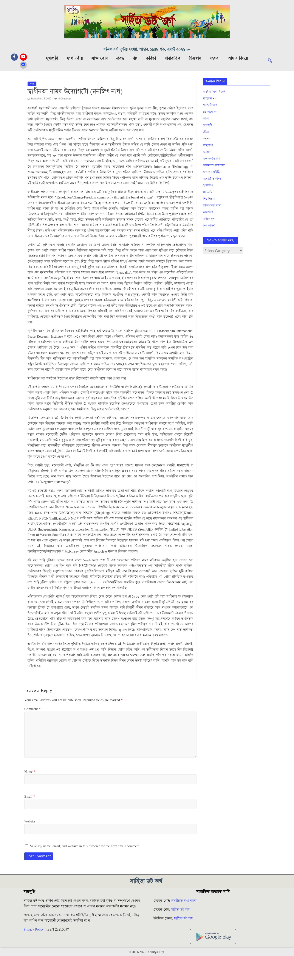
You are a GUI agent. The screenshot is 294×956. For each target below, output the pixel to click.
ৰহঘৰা (215, 58)
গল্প (135, 58)
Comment (32, 709)
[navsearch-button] (272, 61)
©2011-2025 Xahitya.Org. (147, 952)
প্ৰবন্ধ (120, 58)
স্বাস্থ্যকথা (208, 145)
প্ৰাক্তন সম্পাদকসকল (214, 165)
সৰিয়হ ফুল (208, 219)
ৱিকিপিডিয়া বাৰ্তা (212, 205)
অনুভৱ (206, 139)
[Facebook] (14, 57)
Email (29, 796)
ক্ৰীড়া (206, 132)
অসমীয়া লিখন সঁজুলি (214, 92)
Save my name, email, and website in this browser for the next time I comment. (85, 846)
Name (29, 771)
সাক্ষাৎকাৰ (99, 58)
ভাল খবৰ (208, 212)
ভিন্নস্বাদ (195, 58)
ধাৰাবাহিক (173, 58)
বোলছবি (207, 125)
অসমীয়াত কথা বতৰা (184, 900)
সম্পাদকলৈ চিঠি (211, 159)
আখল (206, 119)
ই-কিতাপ (208, 185)
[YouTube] (23, 57)
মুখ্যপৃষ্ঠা (52, 58)
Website (29, 821)
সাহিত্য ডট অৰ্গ (180, 909)
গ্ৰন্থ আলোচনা (210, 112)
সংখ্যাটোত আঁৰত (212, 179)
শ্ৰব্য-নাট (207, 192)
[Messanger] (23, 65)
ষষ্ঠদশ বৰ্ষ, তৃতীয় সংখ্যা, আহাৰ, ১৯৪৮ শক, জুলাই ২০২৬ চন (147, 49)
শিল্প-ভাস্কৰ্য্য (209, 226)
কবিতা (151, 58)
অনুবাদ (206, 152)
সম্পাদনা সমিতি (211, 172)
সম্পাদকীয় (75, 58)
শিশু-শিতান (209, 199)
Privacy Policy (34, 929)
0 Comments (64, 99)
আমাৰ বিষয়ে (238, 58)
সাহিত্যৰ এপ (209, 98)
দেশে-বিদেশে (210, 105)
